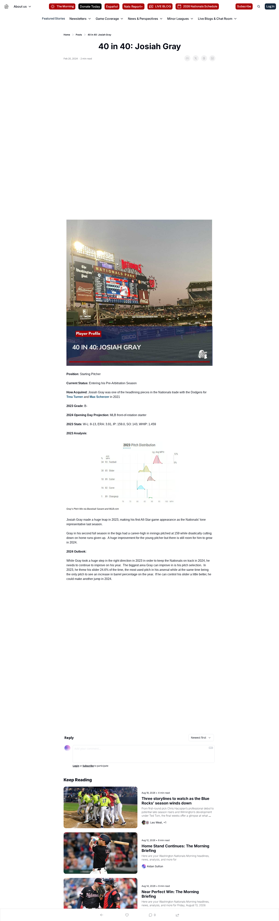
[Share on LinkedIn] (212, 58)
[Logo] (6, 6)
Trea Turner (74, 396)
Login (76, 765)
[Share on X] (196, 58)
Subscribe (88, 765)
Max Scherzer (99, 396)
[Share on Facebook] (187, 58)
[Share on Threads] (204, 58)
